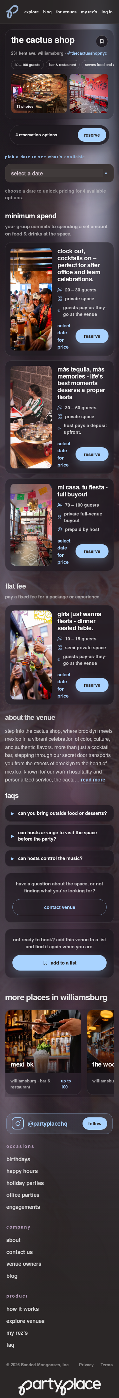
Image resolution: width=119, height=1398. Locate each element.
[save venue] (102, 41)
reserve (92, 135)
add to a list (63, 962)
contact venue (59, 907)
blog (47, 12)
